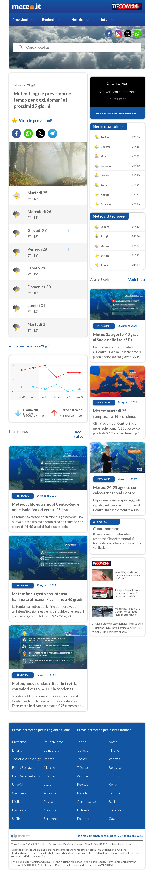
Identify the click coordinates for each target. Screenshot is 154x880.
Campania (19, 793)
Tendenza (23, 495)
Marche (49, 767)
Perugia (82, 784)
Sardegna (50, 818)
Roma (113, 784)
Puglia (48, 801)
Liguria (17, 750)
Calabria (50, 810)
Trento (82, 759)
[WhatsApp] (137, 33)
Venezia (114, 759)
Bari (112, 801)
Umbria (17, 784)
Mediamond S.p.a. (40, 861)
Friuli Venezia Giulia (26, 776)
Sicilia (16, 818)
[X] (127, 33)
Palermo (83, 818)
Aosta (113, 742)
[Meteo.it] (26, 6)
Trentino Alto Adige (26, 759)
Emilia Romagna (23, 767)
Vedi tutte (78, 434)
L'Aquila (114, 793)
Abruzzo (50, 793)
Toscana (49, 776)
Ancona (82, 776)
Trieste (82, 767)
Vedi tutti (136, 279)
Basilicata (19, 810)
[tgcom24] (127, 7)
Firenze (114, 776)
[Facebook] (109, 33)
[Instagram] (118, 33)
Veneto (49, 759)
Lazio (47, 784)
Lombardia (51, 750)
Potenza (83, 810)
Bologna (115, 767)
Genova (82, 750)
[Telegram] (52, 133)
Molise (17, 801)
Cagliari (115, 818)
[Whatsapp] (28, 133)
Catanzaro (116, 810)
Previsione (103, 326)
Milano (114, 750)
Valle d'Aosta (53, 742)
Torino (81, 742)
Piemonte (19, 742)
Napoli (82, 793)
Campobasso (86, 801)
